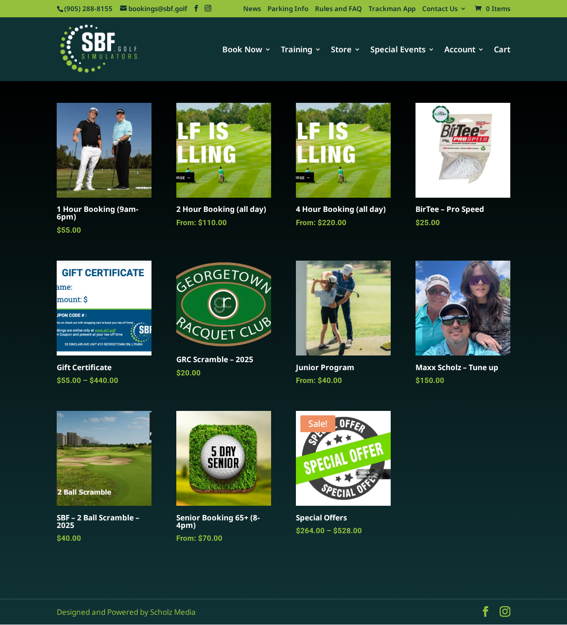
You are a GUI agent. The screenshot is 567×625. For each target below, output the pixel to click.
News (252, 9)
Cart (502, 50)
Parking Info (288, 9)
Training (296, 50)
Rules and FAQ (338, 9)
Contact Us (440, 9)
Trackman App (392, 9)
